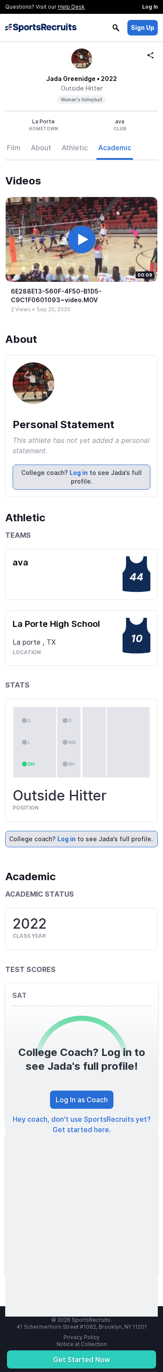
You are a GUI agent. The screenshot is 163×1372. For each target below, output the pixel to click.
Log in (79, 472)
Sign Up (142, 27)
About (41, 147)
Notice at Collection (82, 1344)
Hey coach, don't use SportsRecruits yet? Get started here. (82, 1124)
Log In (150, 6)
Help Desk (71, 6)
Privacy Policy (81, 1337)
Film (13, 147)
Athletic (75, 147)
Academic (114, 147)
